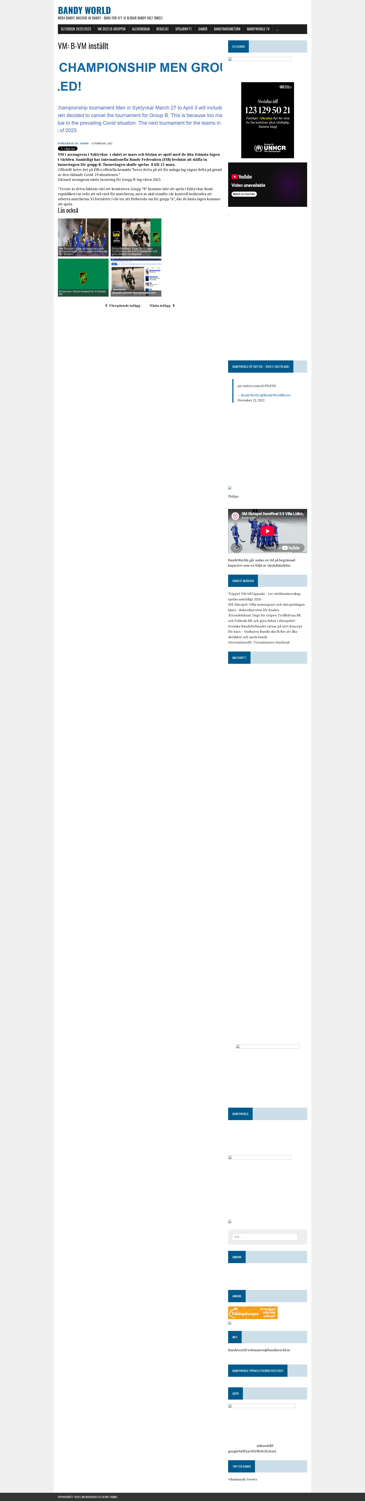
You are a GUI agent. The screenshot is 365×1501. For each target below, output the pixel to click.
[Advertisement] (267, 247)
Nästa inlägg (160, 305)
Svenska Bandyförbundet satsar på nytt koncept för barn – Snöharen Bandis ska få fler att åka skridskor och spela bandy (265, 631)
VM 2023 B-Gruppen (111, 28)
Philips (233, 496)
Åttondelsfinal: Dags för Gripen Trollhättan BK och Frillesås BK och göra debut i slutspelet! (134, 251)
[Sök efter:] (264, 1236)
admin (84, 143)
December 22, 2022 (251, 400)
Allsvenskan (141, 28)
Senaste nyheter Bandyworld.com (134, 292)
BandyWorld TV (258, 28)
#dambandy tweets (242, 1479)
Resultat (162, 28)
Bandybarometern (227, 28)
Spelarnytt (183, 28)
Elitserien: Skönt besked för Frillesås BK (82, 292)
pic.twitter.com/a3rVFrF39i (257, 386)
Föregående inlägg (124, 305)
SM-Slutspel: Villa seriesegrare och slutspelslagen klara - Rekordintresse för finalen (83, 251)
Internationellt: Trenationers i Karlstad (258, 642)
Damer (202, 28)
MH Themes (111, 1497)
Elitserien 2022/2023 (76, 28)
